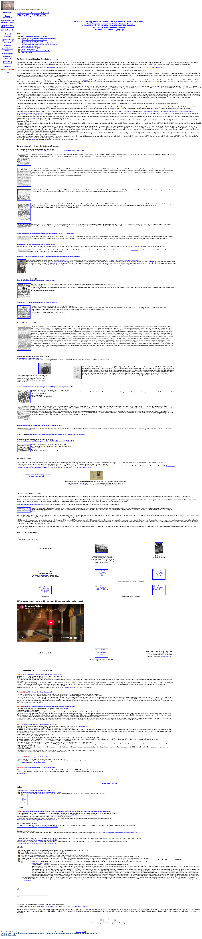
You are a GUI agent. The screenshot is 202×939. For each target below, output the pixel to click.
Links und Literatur (27, 52)
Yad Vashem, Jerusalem (121, 111)
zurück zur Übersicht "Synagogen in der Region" (33, 13)
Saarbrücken (94, 263)
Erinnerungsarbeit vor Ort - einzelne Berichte (35, 51)
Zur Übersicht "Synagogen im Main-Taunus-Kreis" (33, 16)
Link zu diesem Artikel (113, 260)
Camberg (150, 262)
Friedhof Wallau (154, 86)
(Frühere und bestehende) (7, 34)
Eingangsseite (166, 656)
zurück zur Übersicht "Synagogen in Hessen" (31, 14)
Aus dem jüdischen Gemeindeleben (33, 41)
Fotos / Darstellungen (28, 49)
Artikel (60, 676)
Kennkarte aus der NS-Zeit (30, 46)
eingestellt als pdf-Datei (38, 762)
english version (54, 59)
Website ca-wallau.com (40, 575)
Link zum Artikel (22, 762)
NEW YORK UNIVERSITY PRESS (43, 906)
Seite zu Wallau (52, 790)
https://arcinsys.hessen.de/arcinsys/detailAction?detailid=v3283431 (37, 820)
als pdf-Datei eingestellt (131, 260)
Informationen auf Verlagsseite (41, 863)
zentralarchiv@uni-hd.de (84, 467)
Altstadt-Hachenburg (61, 262)
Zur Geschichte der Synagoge (30, 48)
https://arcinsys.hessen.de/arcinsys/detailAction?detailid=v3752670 (37, 827)
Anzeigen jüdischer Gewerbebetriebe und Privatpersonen (39, 44)
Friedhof (85, 80)
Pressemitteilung (83, 726)
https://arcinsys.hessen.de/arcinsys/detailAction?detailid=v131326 (122, 832)
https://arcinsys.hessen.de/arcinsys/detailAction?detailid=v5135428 (37, 840)
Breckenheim (49, 67)
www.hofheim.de (71, 687)
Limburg (136, 246)
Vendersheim (79, 483)
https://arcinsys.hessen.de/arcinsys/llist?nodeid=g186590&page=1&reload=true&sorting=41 (69, 815)
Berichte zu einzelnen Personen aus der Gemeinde (37, 43)
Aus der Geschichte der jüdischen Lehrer (34, 40)
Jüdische (7, 30)
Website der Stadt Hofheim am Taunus (33, 790)
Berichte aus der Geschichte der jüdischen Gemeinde (38, 38)
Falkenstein (134, 250)
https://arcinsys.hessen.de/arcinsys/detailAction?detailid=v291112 (37, 843)
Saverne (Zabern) (142, 263)
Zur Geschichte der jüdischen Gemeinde (34, 36)
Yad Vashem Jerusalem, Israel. (77, 906)
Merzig (53, 263)
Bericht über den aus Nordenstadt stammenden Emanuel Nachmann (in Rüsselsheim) (57, 434)
